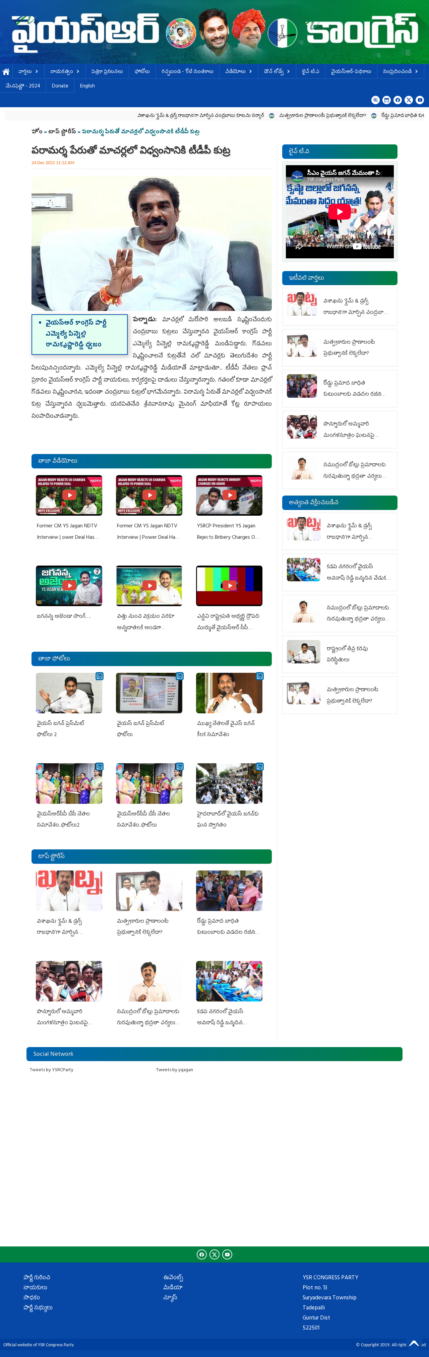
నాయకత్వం (61, 72)
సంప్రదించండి (397, 72)
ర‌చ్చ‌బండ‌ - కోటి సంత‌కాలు (187, 72)
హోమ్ (6, 72)
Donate (60, 86)
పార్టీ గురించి (36, 1278)
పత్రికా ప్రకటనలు (107, 72)
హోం (37, 132)
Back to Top (414, 1342)
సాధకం (31, 1298)
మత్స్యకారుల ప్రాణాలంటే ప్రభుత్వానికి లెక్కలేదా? (279, 116)
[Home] (214, 32)
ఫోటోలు (142, 72)
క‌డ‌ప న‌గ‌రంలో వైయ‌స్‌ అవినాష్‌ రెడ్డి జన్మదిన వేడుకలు (220, 1023)
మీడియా (173, 1288)
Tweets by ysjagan (174, 1070)
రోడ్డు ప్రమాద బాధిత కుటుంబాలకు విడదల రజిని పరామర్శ (226, 933)
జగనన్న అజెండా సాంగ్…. (64, 617)
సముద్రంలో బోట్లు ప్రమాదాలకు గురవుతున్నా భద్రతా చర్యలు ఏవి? (148, 1023)
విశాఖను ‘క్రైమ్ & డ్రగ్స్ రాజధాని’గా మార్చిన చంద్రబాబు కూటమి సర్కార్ (157, 116)
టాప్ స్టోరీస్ (62, 132)
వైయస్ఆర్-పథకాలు (351, 72)
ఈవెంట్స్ (173, 1278)
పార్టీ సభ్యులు (38, 1308)
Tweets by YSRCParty (51, 1070)
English (87, 86)
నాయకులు (35, 1288)
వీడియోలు (235, 72)
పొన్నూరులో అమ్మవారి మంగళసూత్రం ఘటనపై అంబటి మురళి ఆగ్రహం (62, 1023)
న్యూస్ (170, 1298)
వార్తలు (25, 72)
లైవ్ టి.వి (310, 72)
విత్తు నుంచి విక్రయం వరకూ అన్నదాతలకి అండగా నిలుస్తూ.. (145, 628)
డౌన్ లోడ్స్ (274, 72)
